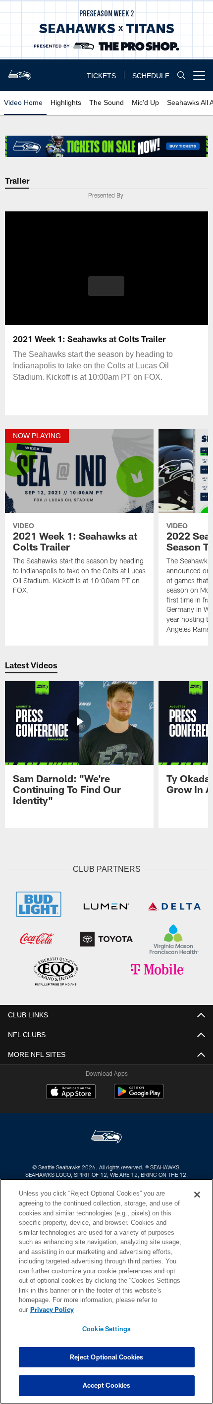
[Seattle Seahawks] (106, 1136)
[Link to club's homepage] (20, 71)
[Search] (181, 75)
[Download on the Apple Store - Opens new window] (71, 1091)
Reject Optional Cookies (107, 1357)
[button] (106, 286)
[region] (106, 1296)
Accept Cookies (107, 1385)
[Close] (197, 1204)
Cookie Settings (106, 1329)
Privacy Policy (128, 1309)
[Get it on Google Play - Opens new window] (139, 1095)
